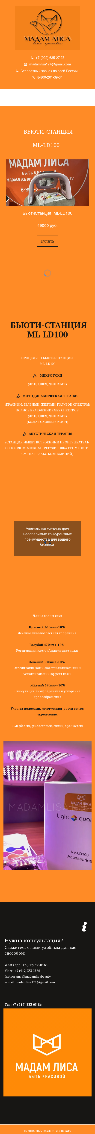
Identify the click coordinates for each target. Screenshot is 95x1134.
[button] (47, 241)
